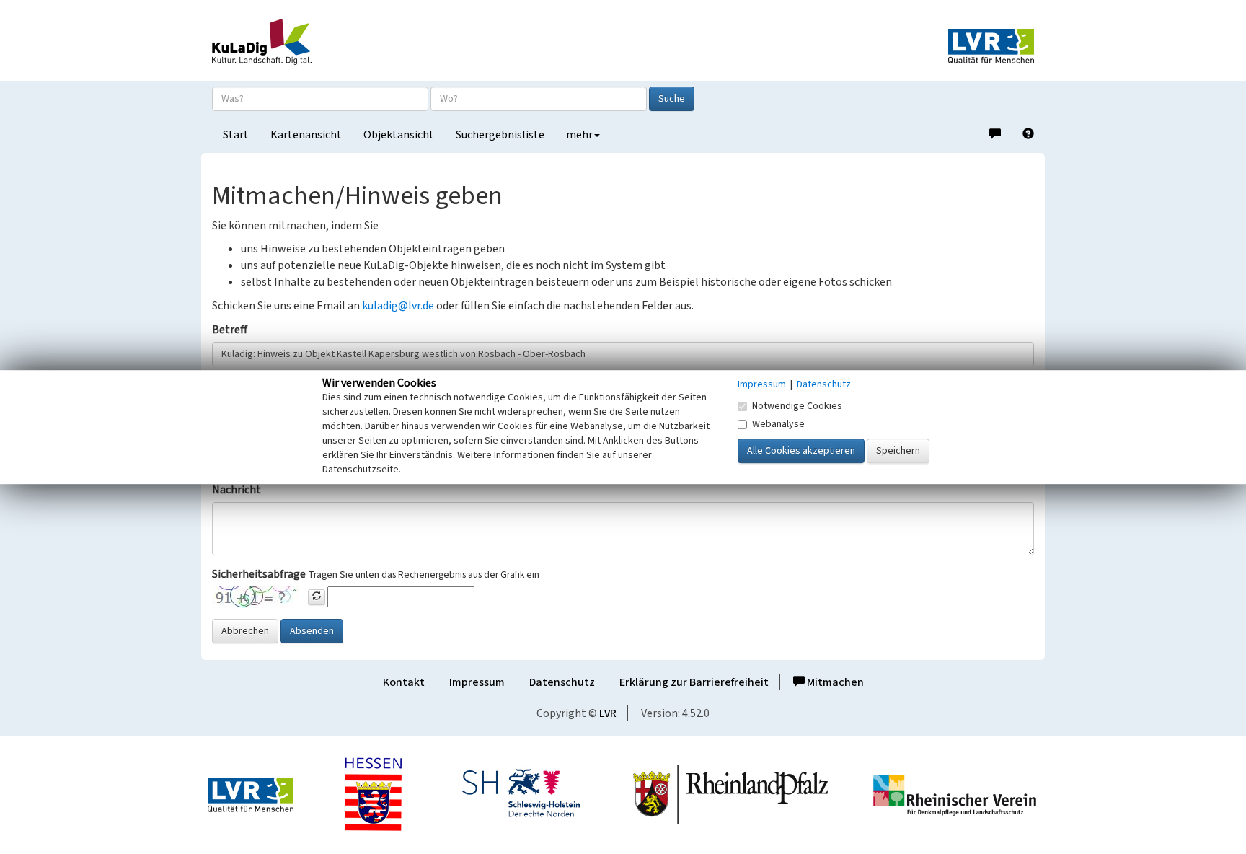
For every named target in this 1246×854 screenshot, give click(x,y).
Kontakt (404, 682)
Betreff (229, 330)
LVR (608, 713)
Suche (671, 99)
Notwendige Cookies (797, 406)
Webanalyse (778, 424)
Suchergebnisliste (500, 135)
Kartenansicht (306, 135)
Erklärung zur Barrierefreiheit (694, 682)
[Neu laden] (316, 597)
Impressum (477, 682)
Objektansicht (398, 135)
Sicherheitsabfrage (259, 574)
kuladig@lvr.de (398, 306)
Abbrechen (245, 631)
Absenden (312, 631)
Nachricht (236, 490)
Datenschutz (562, 682)
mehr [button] (579, 135)
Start (236, 135)
